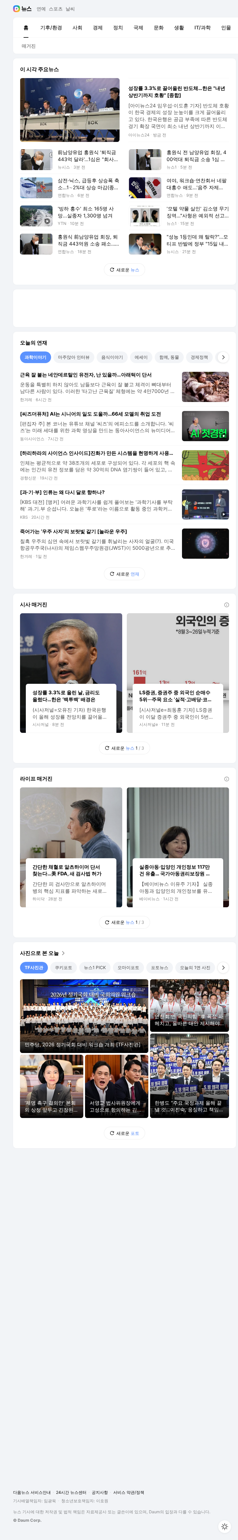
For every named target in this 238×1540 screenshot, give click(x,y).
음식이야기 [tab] (112, 357)
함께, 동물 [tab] (169, 357)
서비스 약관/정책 (128, 1492)
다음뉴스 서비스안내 (32, 1492)
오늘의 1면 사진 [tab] (195, 967)
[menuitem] (26, 27)
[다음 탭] (223, 357)
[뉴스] (26, 8)
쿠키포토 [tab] (63, 967)
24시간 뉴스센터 (71, 1492)
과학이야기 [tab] (35, 357)
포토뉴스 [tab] (159, 967)
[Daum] (17, 8)
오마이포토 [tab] (128, 967)
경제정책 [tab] (199, 357)
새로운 (127, 270)
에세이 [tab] (141, 357)
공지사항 (100, 1492)
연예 (41, 9)
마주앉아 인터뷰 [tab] (74, 357)
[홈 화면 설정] (224, 1526)
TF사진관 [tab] (34, 967)
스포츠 (56, 9)
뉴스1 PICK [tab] (95, 967)
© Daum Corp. (27, 1520)
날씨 (70, 9)
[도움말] (226, 605)
